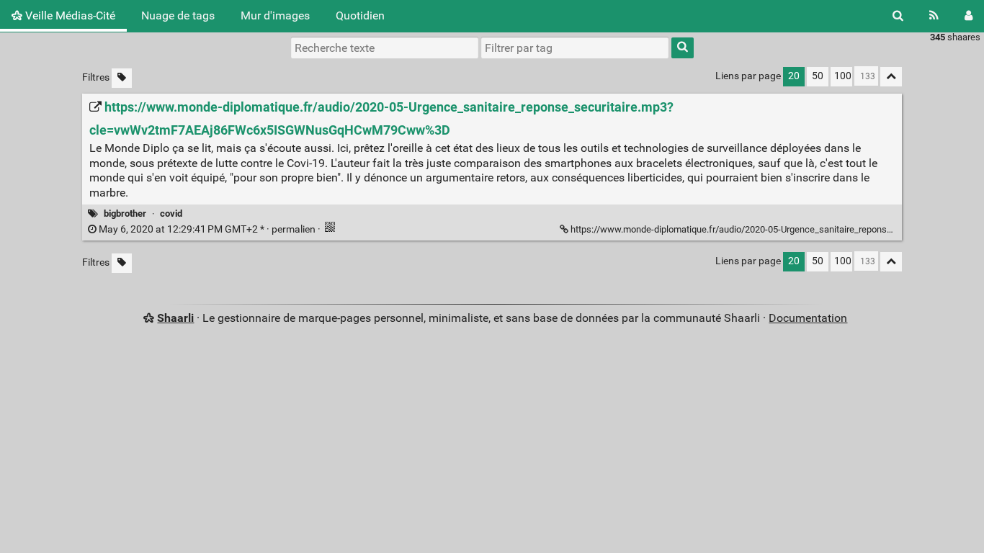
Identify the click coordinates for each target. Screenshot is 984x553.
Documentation (808, 318)
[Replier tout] (891, 76)
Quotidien (360, 15)
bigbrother (125, 213)
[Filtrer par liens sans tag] (122, 78)
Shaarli (175, 318)
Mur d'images (275, 15)
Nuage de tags (178, 15)
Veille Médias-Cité (68, 15)
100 (842, 76)
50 (817, 76)
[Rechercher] (898, 16)
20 (794, 76)
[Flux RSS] (934, 16)
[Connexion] (968, 16)
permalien (207, 229)
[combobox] (574, 47)
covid (171, 213)
